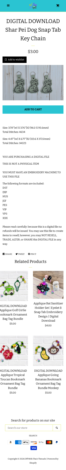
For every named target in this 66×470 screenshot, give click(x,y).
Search (33, 435)
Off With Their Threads (35, 459)
